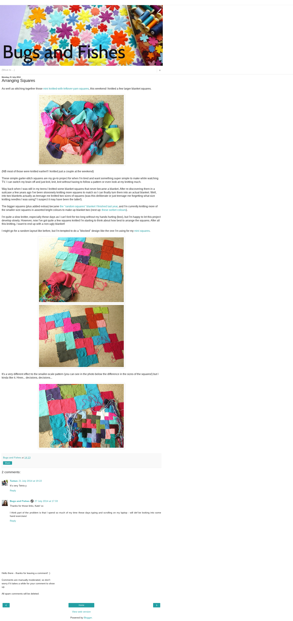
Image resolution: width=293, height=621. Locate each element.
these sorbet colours (114, 209)
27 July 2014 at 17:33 (46, 501)
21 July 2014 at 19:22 (30, 480)
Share (7, 463)
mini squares (142, 230)
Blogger (88, 617)
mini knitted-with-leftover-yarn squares (66, 88)
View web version (81, 611)
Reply (13, 490)
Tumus (14, 480)
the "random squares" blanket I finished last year (89, 206)
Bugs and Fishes (20, 501)
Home (81, 605)
